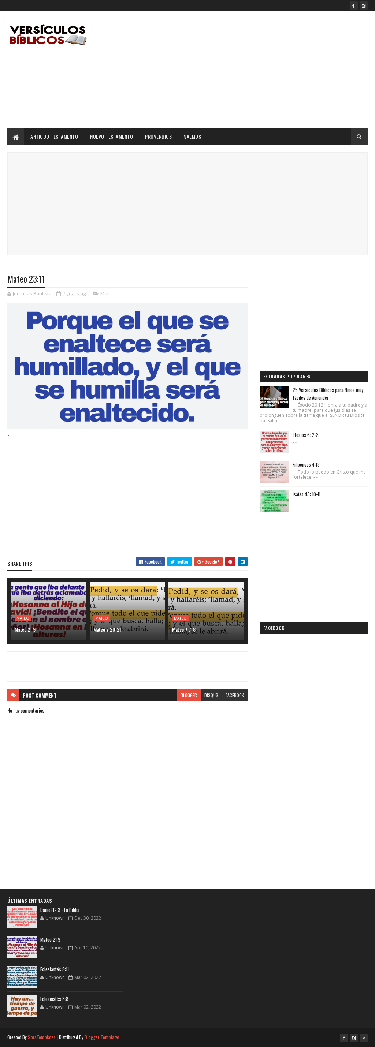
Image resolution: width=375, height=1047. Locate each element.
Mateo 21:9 (25, 629)
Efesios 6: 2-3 (306, 434)
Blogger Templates (102, 1037)
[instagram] (364, 5)
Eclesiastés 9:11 (54, 969)
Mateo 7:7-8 (184, 629)
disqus (211, 695)
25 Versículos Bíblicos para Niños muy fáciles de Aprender (328, 393)
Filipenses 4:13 (306, 464)
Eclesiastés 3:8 (54, 998)
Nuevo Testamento (111, 136)
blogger (189, 695)
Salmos (192, 136)
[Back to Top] (364, 1038)
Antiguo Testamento (54, 136)
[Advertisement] (234, 69)
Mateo (107, 293)
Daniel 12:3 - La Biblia (59, 909)
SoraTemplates (42, 1037)
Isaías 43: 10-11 (306, 494)
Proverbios (158, 136)
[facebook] (354, 5)
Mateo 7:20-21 (107, 629)
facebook (235, 695)
